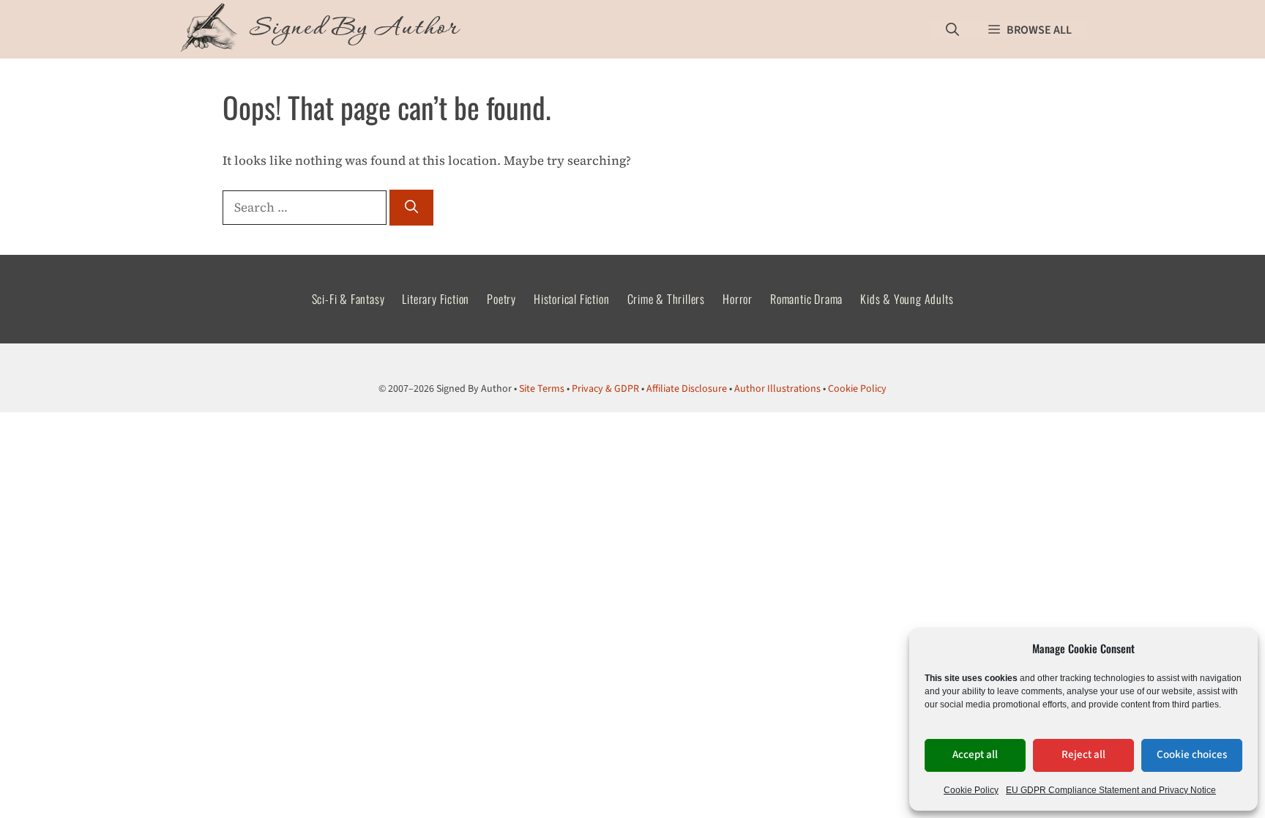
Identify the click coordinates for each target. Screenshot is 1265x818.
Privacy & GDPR (605, 389)
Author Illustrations (777, 389)
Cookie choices (1192, 754)
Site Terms (541, 389)
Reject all (1083, 754)
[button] (952, 29)
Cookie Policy (971, 790)
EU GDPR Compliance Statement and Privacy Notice (1111, 790)
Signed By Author (354, 29)
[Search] (411, 208)
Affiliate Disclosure (686, 389)
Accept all (975, 754)
